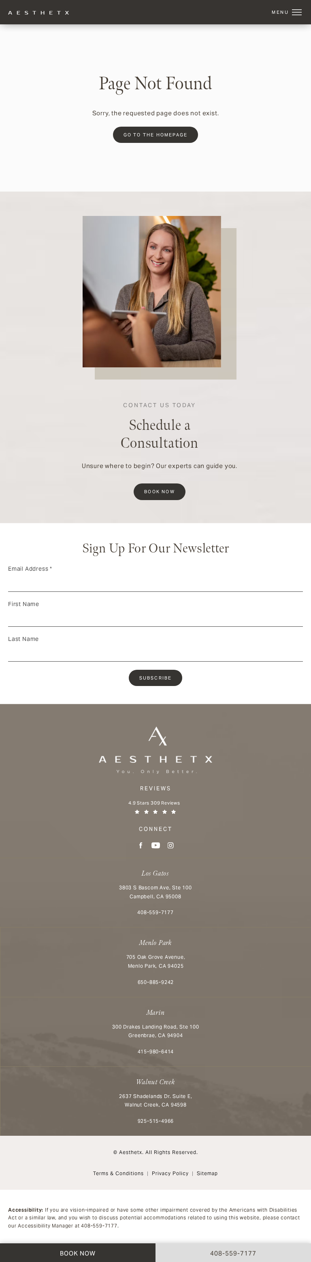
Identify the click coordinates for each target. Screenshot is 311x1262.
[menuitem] (140, 845)
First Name (23, 604)
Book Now (159, 491)
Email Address (30, 568)
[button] (297, 12)
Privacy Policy (170, 1173)
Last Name (23, 639)
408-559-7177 (99, 1226)
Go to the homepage (156, 135)
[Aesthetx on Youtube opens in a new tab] (155, 845)
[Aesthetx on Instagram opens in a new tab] (170, 845)
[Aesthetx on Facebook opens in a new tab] (140, 845)
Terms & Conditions (118, 1173)
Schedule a (159, 427)
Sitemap (207, 1173)
